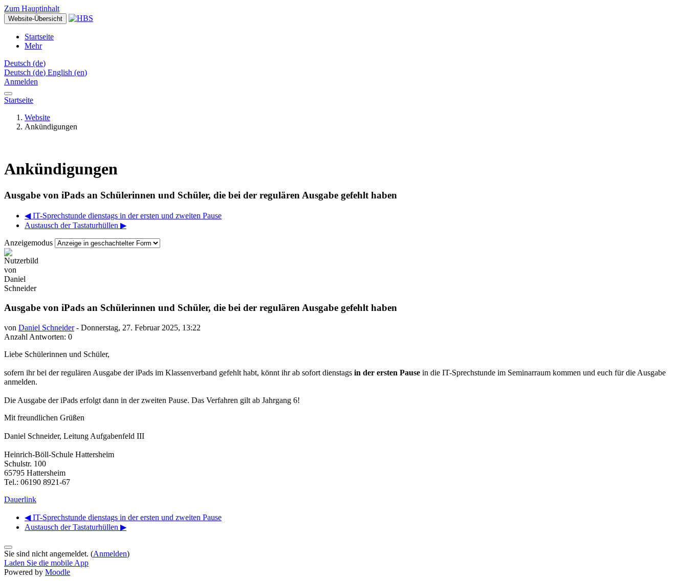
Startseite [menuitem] (39, 36)
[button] (25, 63)
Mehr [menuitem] (33, 45)
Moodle (57, 572)
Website (37, 117)
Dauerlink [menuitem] (20, 499)
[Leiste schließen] (8, 93)
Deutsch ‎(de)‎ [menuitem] (26, 72)
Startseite (18, 100)
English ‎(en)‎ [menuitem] (67, 72)
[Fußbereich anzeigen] (8, 547)
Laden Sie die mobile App (46, 562)
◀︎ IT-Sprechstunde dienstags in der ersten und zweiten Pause (123, 215)
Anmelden (21, 81)
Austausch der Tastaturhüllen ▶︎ (75, 225)
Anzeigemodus (29, 242)
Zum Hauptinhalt (31, 8)
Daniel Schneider (46, 327)
